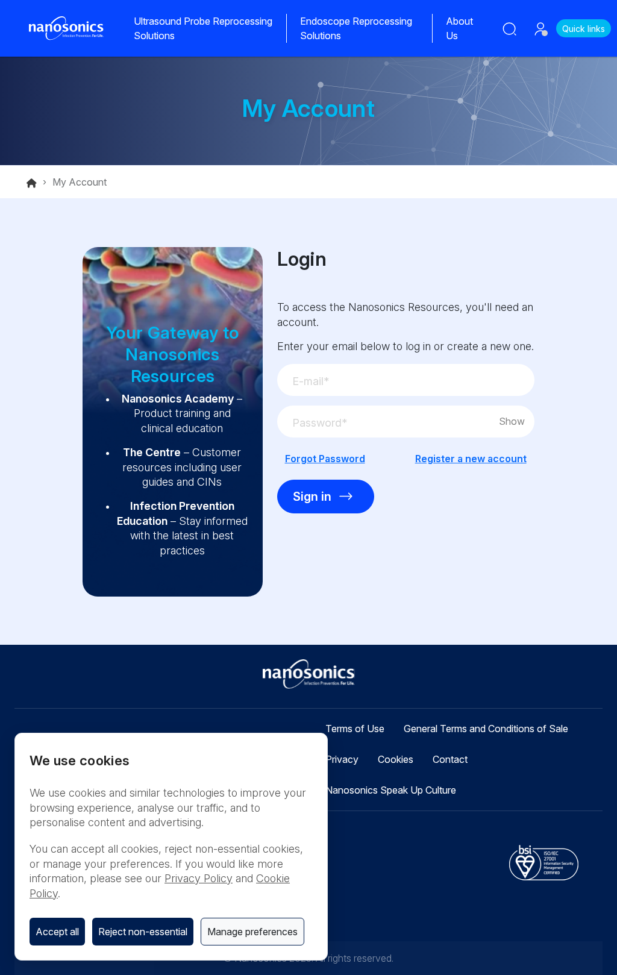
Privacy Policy (198, 878)
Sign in (312, 496)
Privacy (342, 759)
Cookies (395, 759)
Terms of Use (354, 729)
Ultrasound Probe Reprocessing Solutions (203, 28)
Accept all (57, 932)
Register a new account (471, 459)
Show (512, 421)
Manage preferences (252, 932)
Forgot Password (325, 459)
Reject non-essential (142, 932)
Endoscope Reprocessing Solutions (356, 28)
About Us (459, 28)
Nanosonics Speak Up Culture (390, 790)
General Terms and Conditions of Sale (486, 729)
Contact (450, 759)
